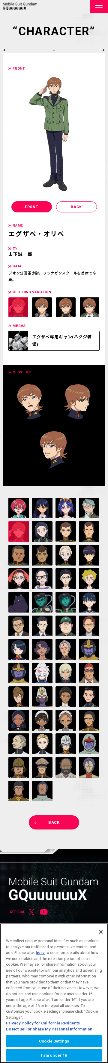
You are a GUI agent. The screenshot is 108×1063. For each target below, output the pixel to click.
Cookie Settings (54, 1041)
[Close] (100, 932)
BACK (76, 207)
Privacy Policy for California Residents (43, 1023)
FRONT (31, 207)
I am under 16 (54, 1055)
